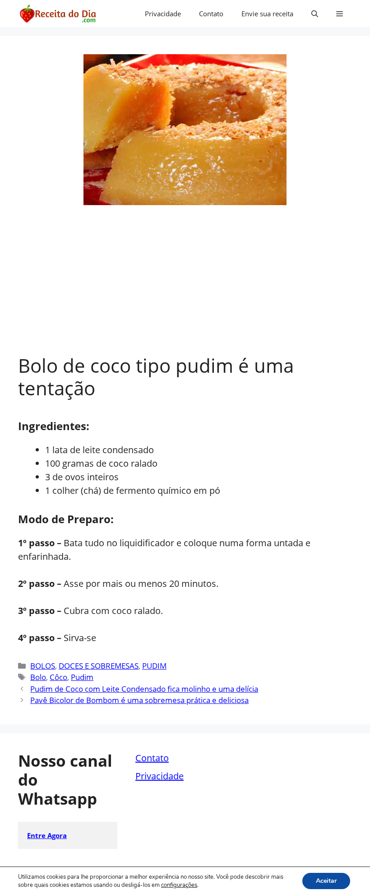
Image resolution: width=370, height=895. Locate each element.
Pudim (82, 677)
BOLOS (42, 666)
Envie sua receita (267, 13)
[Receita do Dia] (57, 13)
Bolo (38, 677)
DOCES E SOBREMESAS (99, 666)
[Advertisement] (185, 286)
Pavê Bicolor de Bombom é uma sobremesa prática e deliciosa (139, 700)
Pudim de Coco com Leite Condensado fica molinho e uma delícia (144, 689)
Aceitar (326, 880)
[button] (314, 13)
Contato (211, 13)
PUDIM (154, 666)
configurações (179, 885)
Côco (58, 677)
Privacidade (163, 13)
